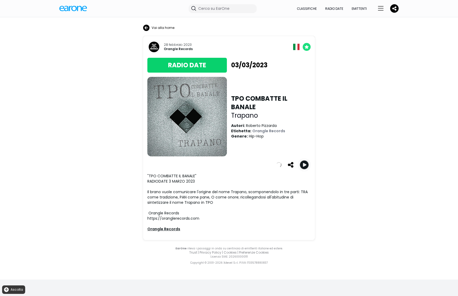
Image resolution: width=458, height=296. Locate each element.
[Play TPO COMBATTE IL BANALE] (304, 165)
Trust (193, 252)
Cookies (230, 252)
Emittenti (359, 8)
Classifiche (307, 8)
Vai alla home (163, 27)
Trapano (244, 115)
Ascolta (17, 289)
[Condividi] (290, 165)
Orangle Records (178, 49)
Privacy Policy (210, 252)
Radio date (334, 8)
